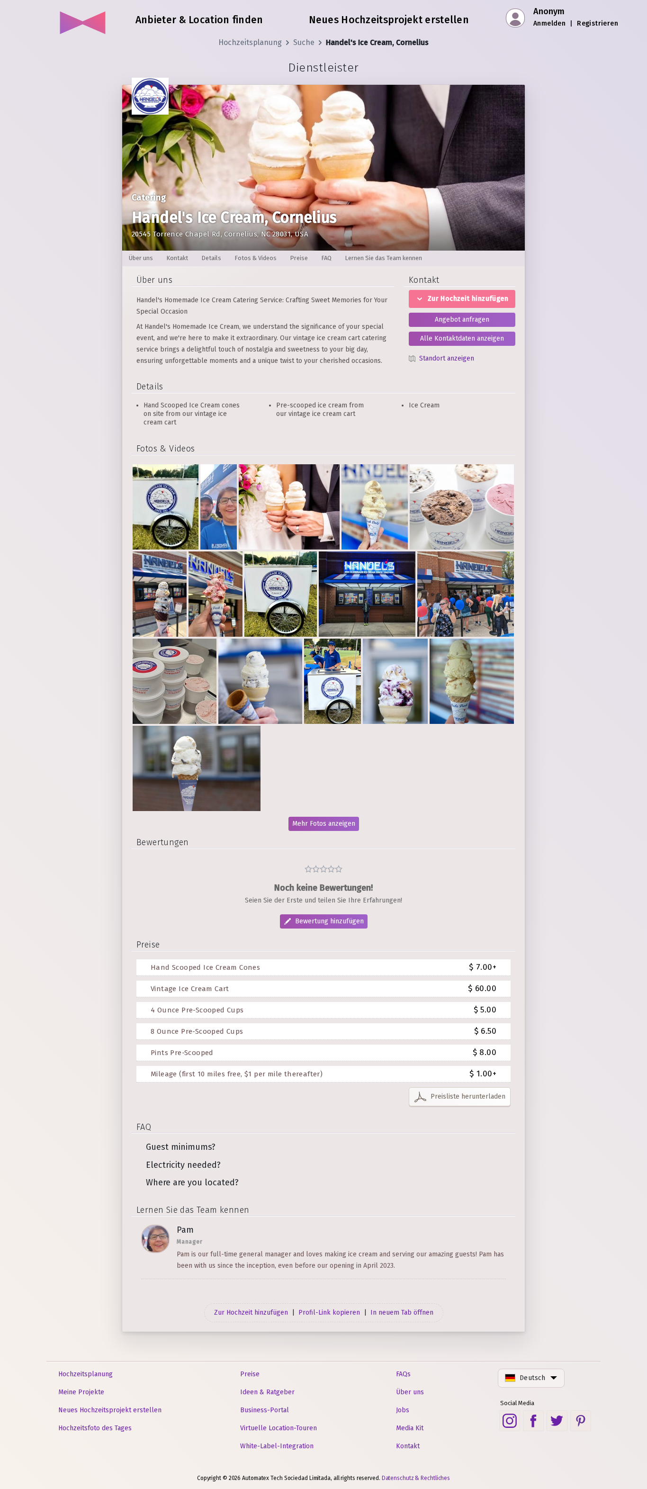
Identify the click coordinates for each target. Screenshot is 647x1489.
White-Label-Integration (277, 1446)
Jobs (402, 1410)
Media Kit (409, 1428)
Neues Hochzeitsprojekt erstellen (110, 1410)
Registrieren (597, 23)
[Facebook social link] (533, 1420)
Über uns (410, 1392)
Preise (250, 1374)
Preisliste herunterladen (468, 1096)
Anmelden (549, 23)
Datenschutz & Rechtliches (416, 1478)
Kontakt (408, 1446)
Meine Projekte (81, 1392)
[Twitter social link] (557, 1420)
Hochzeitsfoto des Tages (95, 1428)
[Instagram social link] (509, 1420)
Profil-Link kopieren (329, 1313)
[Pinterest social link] (580, 1420)
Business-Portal (264, 1410)
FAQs (403, 1374)
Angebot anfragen (462, 320)
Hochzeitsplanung (250, 42)
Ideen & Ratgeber (267, 1392)
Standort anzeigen (446, 358)
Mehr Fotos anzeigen (323, 824)
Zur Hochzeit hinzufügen (468, 299)
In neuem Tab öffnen (401, 1313)
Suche (304, 42)
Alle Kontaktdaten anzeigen (462, 338)
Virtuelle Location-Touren (278, 1428)
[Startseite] (83, 19)
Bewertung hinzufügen (329, 921)
